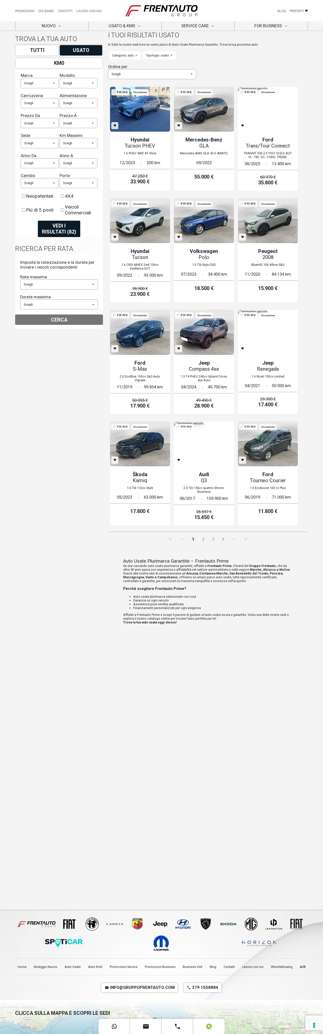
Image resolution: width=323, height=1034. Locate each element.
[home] (161, 10)
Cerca (59, 320)
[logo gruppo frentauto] (37, 924)
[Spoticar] (64, 943)
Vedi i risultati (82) (59, 229)
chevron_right (234, 539)
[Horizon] (259, 943)
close (136, 55)
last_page (246, 539)
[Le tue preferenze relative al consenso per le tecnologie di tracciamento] (314, 1025)
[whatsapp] (114, 1026)
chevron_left (182, 539)
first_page (170, 539)
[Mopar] (161, 943)
